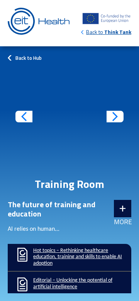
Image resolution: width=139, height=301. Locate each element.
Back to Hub (28, 58)
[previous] (23, 116)
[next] (115, 116)
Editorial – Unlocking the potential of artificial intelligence (69, 284)
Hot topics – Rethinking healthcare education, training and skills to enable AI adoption (69, 257)
